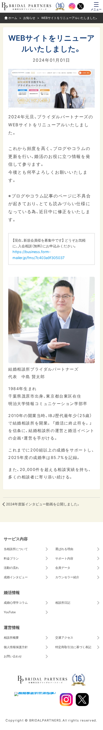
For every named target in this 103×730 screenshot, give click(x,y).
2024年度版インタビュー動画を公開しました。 (43, 504)
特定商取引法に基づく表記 (73, 647)
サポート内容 (64, 558)
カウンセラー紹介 (67, 577)
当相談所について (16, 549)
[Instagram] (72, 6)
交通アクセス (64, 637)
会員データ (62, 567)
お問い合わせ (13, 656)
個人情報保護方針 (16, 647)
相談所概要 (11, 637)
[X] (80, 6)
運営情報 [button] (12, 627)
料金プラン (11, 558)
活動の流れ (11, 567)
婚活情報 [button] (12, 592)
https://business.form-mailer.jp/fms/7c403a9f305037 (38, 254)
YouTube (10, 612)
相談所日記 (62, 602)
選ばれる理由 (64, 549)
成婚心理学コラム (16, 602)
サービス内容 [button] (16, 539)
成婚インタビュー (16, 577)
